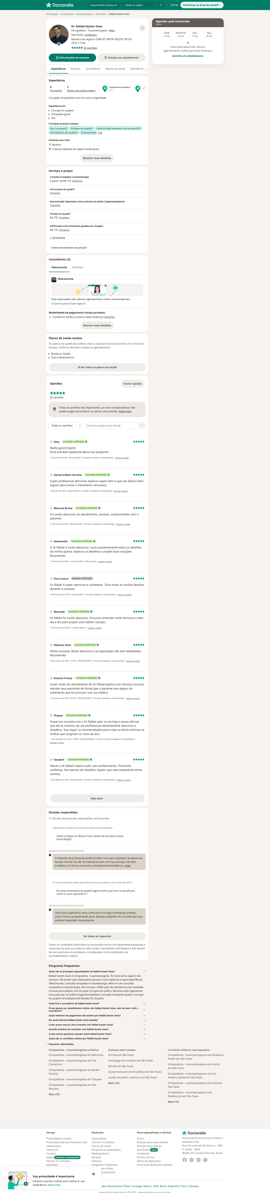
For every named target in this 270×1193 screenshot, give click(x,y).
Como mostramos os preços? (69, 247)
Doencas (97, 1161)
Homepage (52, 13)
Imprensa (52, 1164)
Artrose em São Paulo (121, 1055)
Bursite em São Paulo (120, 1066)
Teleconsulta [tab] (59, 267)
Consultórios (93, 68)
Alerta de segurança (149, 1161)
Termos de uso (145, 1157)
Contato (51, 1153)
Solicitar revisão (122, 458)
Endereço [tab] (77, 267)
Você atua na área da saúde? (201, 5)
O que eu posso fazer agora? (68, 303)
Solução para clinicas (149, 1146)
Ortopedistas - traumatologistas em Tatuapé (75, 1079)
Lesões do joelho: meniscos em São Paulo (132, 1077)
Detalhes (77, 181)
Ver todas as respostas (97, 936)
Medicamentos (100, 1153)
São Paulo (101, 13)
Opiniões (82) (138, 68)
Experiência (58, 68)
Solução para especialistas (152, 1142)
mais (128, 865)
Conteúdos (143, 1153)
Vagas (62, 1157)
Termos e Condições (58, 1161)
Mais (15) (54, 1094)
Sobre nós (52, 1149)
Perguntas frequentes (105, 1164)
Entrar (174, 5)
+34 (100, 132)
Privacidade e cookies (59, 1138)
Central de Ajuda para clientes (154, 1164)
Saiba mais (54, 1185)
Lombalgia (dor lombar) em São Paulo (130, 1060)
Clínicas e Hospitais (103, 1142)
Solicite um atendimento (187, 56)
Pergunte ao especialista (106, 1149)
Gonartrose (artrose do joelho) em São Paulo (134, 1071)
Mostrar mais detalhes (98, 159)
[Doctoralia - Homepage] (65, 4)
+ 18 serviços (57, 237)
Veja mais (103, 799)
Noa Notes (147, 1149)
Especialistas (99, 1138)
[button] (72, 58)
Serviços (75, 68)
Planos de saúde (115, 68)
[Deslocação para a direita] (145, 69)
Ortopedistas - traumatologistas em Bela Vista (76, 1055)
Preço (140, 1138)
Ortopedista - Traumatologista (76, 13)
